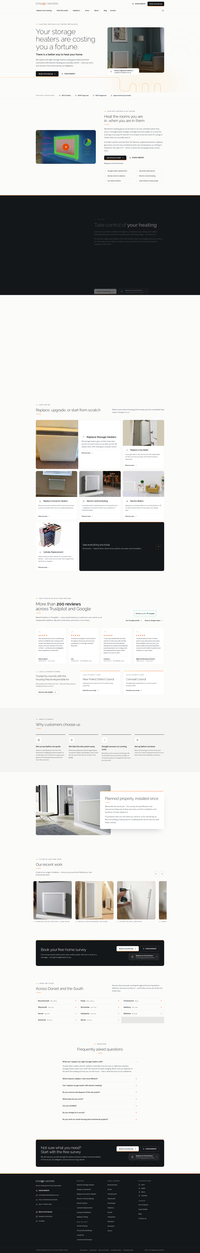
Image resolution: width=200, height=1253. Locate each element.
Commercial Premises (84, 1240)
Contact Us (142, 1219)
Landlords (80, 1235)
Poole (110, 1189)
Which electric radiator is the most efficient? (80, 1079)
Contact (113, 11)
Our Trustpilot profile (132, 620)
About (96, 11)
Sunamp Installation (84, 1212)
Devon (110, 1231)
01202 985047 (140, 4)
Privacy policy (84, 1250)
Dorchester (111, 1203)
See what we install (114, 158)
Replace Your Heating (44, 11)
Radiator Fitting (82, 1217)
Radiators (76, 11)
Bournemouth (112, 1185)
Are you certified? (69, 1106)
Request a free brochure (113, 163)
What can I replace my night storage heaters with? (82, 1062)
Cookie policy (93, 1250)
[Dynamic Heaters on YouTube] (163, 11)
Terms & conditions (103, 1250)
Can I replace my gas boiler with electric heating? (82, 1085)
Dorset (110, 1212)
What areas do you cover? (72, 1099)
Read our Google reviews (153, 620)
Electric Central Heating (85, 1199)
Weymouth (111, 1199)
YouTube (42, 1221)
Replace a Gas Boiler (84, 1189)
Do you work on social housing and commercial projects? (85, 1119)
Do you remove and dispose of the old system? (81, 1092)
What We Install (62, 11)
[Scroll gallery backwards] (156, 873)
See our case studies (46, 692)
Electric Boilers (82, 1203)
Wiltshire (111, 1222)
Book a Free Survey (46, 74)
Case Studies (142, 1209)
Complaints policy (128, 1250)
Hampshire (111, 1217)
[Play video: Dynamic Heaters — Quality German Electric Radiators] (66, 147)
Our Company (143, 1205)
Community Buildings (84, 1231)
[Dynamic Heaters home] (47, 4)
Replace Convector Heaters (86, 1194)
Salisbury (111, 1208)
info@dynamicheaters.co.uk (49, 1195)
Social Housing (82, 1226)
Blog (105, 11)
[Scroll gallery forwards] (162, 873)
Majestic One (155, 1250)
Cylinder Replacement (84, 1208)
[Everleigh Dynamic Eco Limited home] (45, 1181)
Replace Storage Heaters (85, 1185)
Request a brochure (45, 1216)
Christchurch (112, 1194)
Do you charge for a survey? (73, 1113)
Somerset (111, 1226)
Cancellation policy (116, 1250)
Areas (87, 11)
